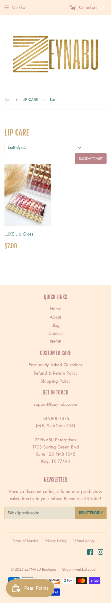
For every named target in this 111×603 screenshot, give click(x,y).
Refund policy (84, 541)
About (55, 317)
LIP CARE (30, 99)
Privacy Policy (56, 541)
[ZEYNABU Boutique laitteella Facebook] (90, 553)
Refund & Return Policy (56, 373)
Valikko (18, 7)
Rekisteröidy (91, 513)
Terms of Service (25, 541)
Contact (56, 333)
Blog (56, 325)
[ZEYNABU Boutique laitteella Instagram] (101, 553)
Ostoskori (87, 7)
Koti (7, 99)
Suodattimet (91, 158)
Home (55, 309)
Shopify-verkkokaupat (79, 569)
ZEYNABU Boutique (40, 569)
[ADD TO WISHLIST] (47, 168)
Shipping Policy (55, 381)
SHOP (55, 341)
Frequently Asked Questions (56, 365)
